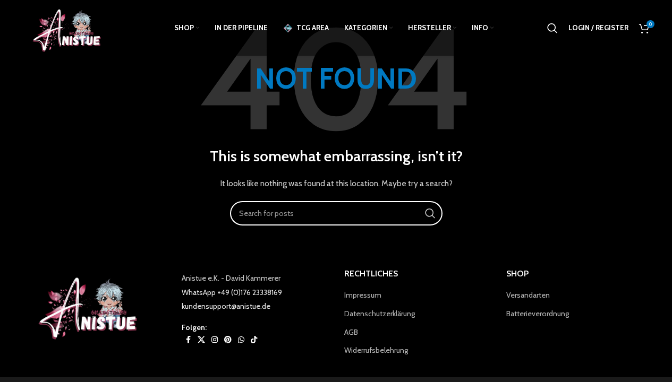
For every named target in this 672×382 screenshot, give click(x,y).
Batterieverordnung (537, 313)
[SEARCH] (430, 213)
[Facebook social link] (188, 340)
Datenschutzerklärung (379, 313)
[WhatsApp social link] (241, 340)
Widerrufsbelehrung (376, 350)
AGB (351, 332)
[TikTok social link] (254, 340)
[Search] (552, 28)
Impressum (362, 295)
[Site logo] (70, 27)
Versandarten (528, 295)
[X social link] (201, 340)
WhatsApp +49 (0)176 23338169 (232, 292)
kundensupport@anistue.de (226, 306)
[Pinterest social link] (228, 340)
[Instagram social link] (214, 340)
